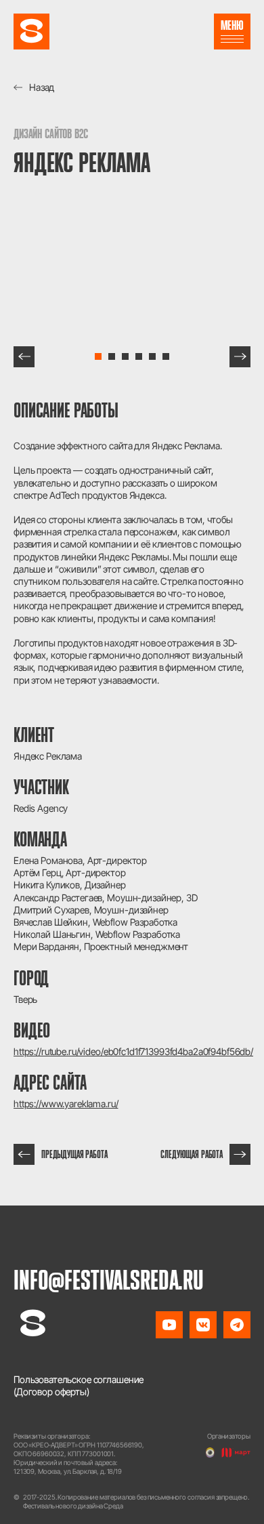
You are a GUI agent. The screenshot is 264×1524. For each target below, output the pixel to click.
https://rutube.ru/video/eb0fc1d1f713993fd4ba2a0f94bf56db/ (132, 1051)
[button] (24, 356)
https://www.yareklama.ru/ (66, 1103)
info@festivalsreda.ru (109, 1279)
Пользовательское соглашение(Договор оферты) (79, 1385)
